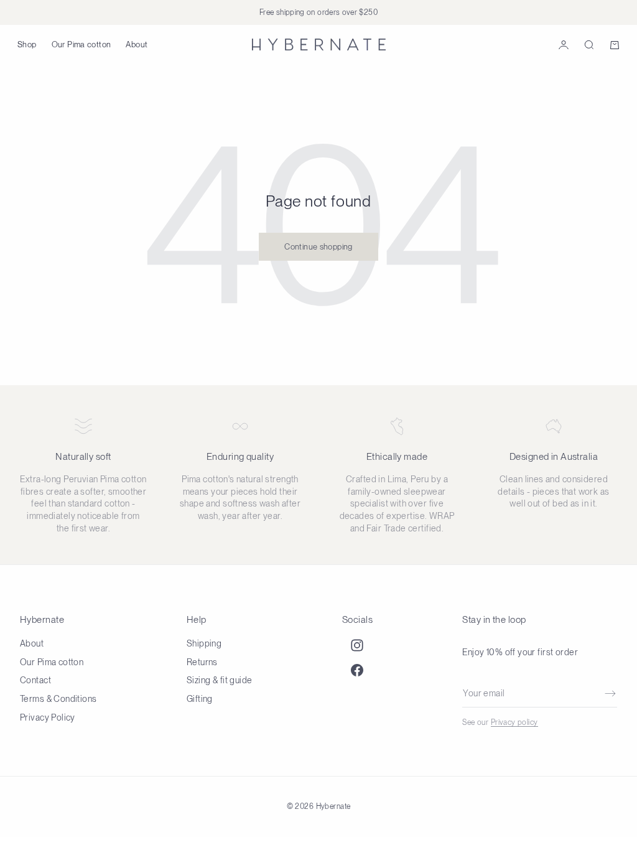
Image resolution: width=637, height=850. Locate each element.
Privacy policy (514, 722)
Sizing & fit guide (220, 680)
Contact (35, 680)
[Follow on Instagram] (357, 645)
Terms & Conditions (58, 699)
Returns (202, 662)
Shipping (204, 643)
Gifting (200, 699)
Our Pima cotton (81, 44)
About (136, 44)
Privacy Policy (47, 717)
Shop (27, 44)
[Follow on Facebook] (357, 670)
